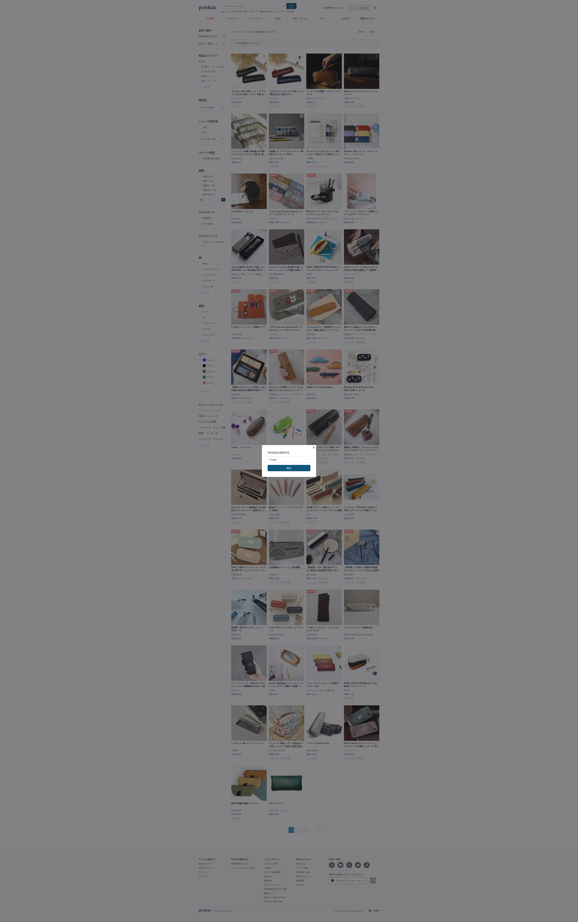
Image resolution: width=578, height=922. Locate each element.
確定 (289, 468)
